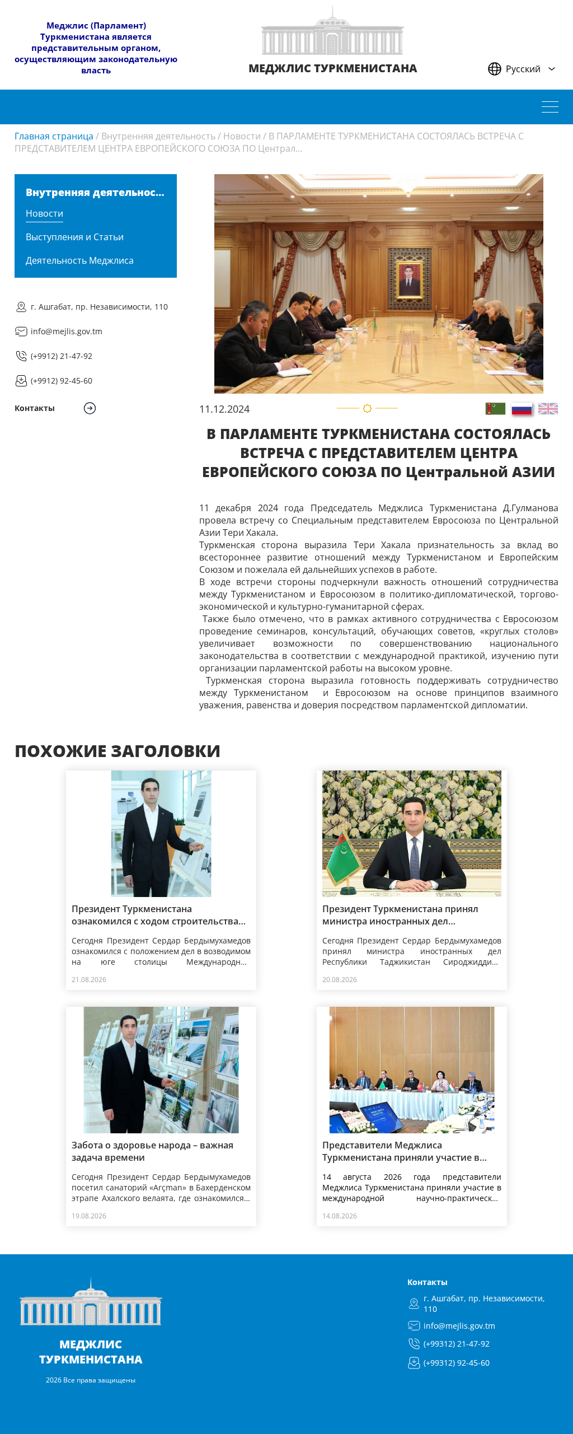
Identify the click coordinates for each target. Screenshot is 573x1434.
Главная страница (54, 136)
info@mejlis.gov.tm (66, 331)
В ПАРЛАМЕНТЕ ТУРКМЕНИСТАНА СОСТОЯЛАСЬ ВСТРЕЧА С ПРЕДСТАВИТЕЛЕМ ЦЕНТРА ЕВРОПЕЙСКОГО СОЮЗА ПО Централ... (269, 142)
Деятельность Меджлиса (80, 260)
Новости (242, 136)
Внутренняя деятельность (158, 136)
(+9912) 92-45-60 (61, 380)
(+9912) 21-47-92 (61, 356)
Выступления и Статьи (75, 237)
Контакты (427, 1282)
